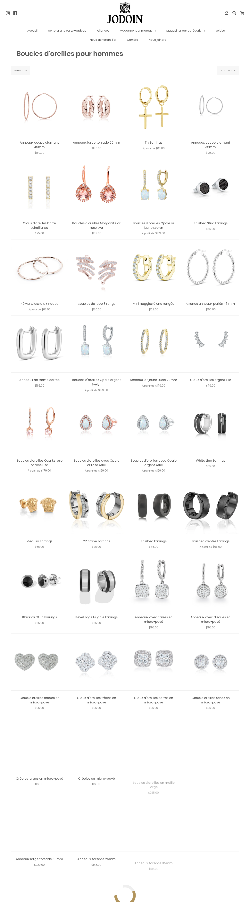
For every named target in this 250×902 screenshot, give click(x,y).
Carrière (132, 40)
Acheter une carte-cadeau (67, 31)
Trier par (226, 70)
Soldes (220, 31)
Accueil (32, 31)
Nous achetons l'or (103, 40)
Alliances (103, 31)
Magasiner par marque (136, 31)
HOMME (19, 70)
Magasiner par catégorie (184, 31)
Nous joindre (157, 40)
